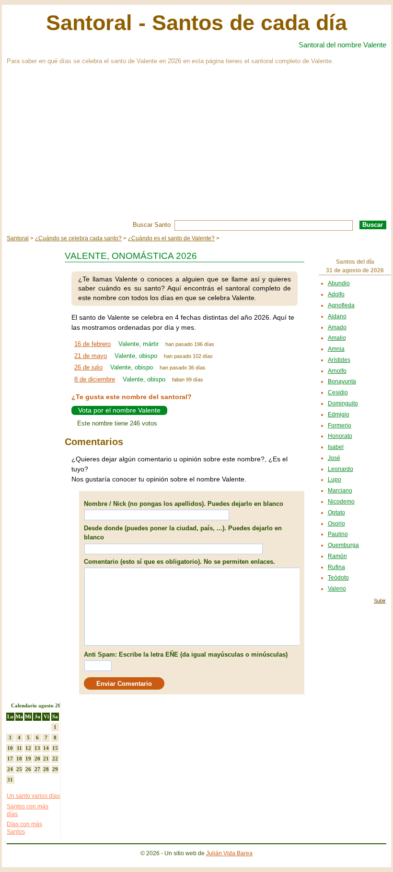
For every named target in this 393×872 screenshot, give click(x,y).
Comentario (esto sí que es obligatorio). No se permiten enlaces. (179, 561)
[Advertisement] (196, 148)
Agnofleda (341, 305)
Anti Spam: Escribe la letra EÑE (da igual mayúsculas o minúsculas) (186, 654)
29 (55, 769)
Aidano (337, 316)
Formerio (339, 425)
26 (28, 769)
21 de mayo (90, 355)
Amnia (336, 349)
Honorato (340, 436)
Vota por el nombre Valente (119, 410)
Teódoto (338, 577)
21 (46, 758)
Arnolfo (337, 371)
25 (19, 769)
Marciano (340, 490)
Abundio (339, 283)
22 (55, 758)
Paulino (338, 534)
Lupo (334, 479)
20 (37, 758)
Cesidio (338, 392)
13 (37, 748)
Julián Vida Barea (229, 853)
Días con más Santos (24, 828)
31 (10, 780)
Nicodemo (341, 501)
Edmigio (338, 414)
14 (46, 748)
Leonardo (340, 469)
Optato (336, 512)
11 (19, 748)
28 (46, 769)
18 (19, 758)
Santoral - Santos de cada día (196, 23)
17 (10, 758)
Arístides (339, 360)
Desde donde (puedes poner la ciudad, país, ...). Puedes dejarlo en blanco (183, 533)
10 (10, 748)
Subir (380, 601)
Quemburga (343, 545)
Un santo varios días (33, 796)
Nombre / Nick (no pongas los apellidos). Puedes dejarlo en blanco (183, 503)
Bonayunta (342, 381)
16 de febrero (92, 343)
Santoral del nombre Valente (342, 45)
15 (55, 748)
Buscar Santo (152, 224)
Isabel (336, 447)
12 (28, 748)
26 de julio (88, 367)
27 (37, 769)
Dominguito (343, 403)
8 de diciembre (94, 379)
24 (10, 769)
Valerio (337, 588)
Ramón (337, 556)
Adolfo (336, 294)
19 (28, 758)
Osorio (336, 523)
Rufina (336, 567)
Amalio (337, 338)
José (334, 458)
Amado (337, 327)
